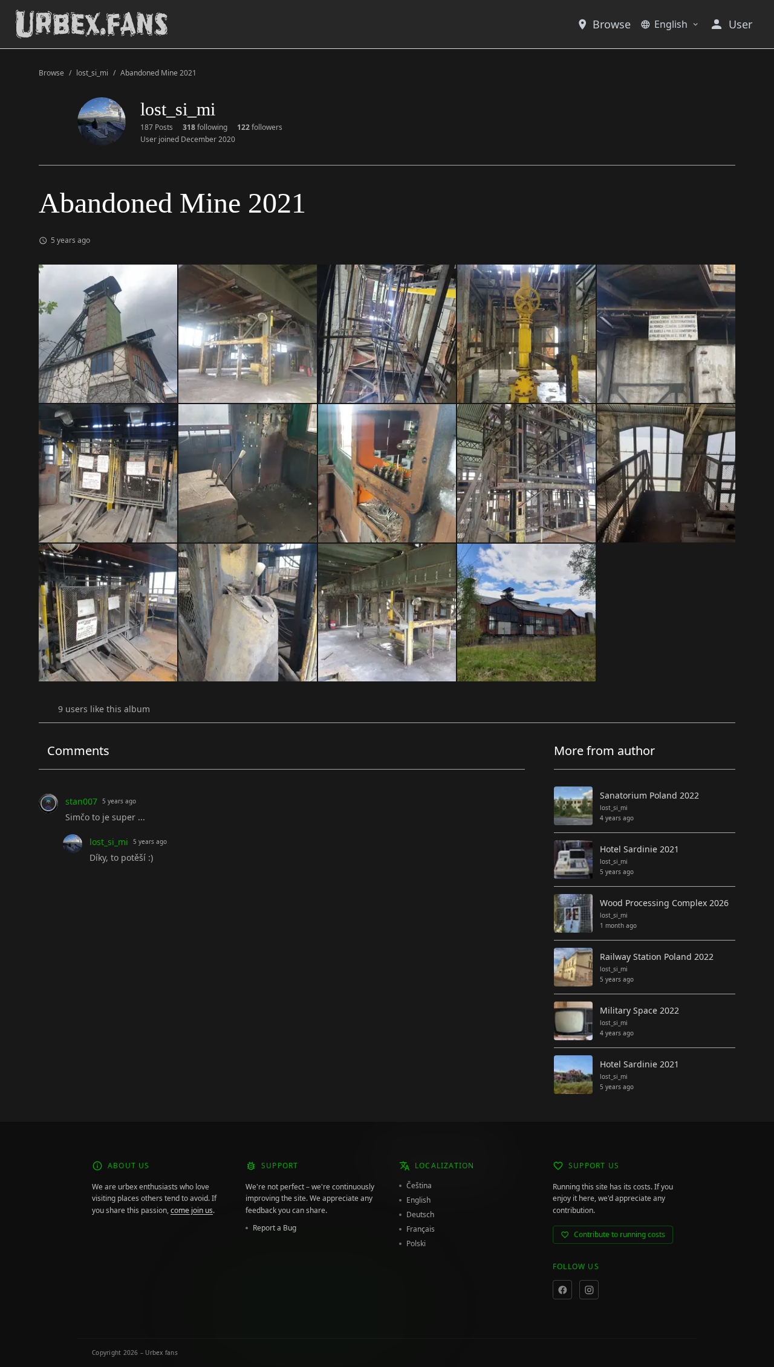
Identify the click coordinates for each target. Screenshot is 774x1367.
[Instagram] (589, 1289)
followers (259, 127)
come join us (192, 1210)
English (671, 24)
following (205, 127)
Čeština (419, 1186)
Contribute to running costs (619, 1234)
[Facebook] (562, 1289)
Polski (416, 1244)
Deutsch (420, 1215)
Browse (612, 24)
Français (420, 1229)
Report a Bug (274, 1228)
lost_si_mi (92, 73)
